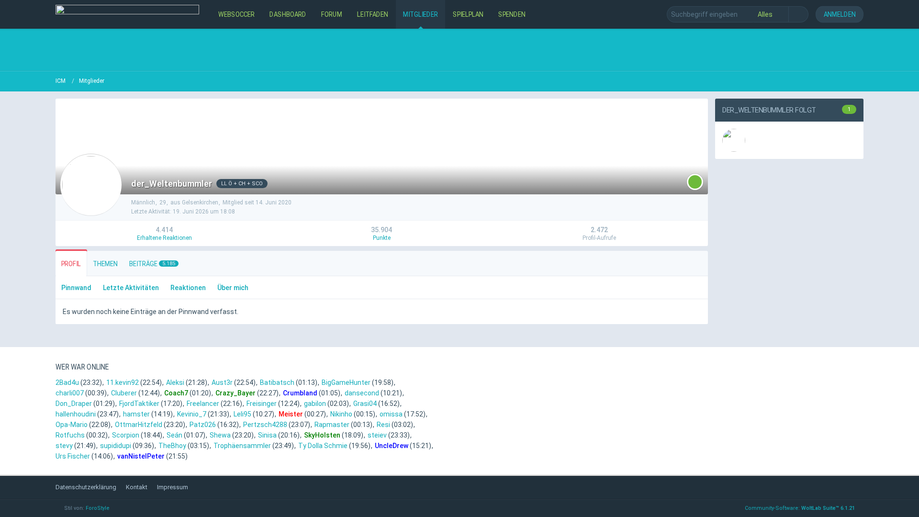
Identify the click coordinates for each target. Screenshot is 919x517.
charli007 (70, 393)
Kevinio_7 (191, 414)
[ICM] (127, 14)
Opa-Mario (72, 424)
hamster (136, 414)
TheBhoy (172, 446)
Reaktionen (188, 288)
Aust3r (222, 382)
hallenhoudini (76, 414)
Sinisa (267, 435)
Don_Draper (74, 403)
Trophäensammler (242, 446)
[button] (695, 182)
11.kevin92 (122, 382)
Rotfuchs (70, 435)
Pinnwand (76, 288)
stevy (64, 446)
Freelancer (203, 403)
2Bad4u (67, 382)
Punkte (382, 238)
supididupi (115, 446)
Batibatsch (277, 382)
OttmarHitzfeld (138, 424)
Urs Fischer (73, 456)
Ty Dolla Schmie (322, 446)
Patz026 (203, 424)
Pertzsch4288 (265, 424)
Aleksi (175, 382)
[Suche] (798, 14)
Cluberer (124, 393)
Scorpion (125, 435)
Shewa (220, 435)
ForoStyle (98, 508)
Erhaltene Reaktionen (164, 238)
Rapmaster (331, 424)
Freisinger (262, 403)
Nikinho (341, 414)
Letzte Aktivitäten (131, 288)
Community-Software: (800, 508)
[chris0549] (733, 140)
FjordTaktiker (139, 403)
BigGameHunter (346, 382)
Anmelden (840, 14)
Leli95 (242, 414)
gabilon (315, 403)
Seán (174, 435)
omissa (391, 414)
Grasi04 (365, 403)
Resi (383, 424)
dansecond (362, 393)
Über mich (232, 288)
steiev (377, 435)
